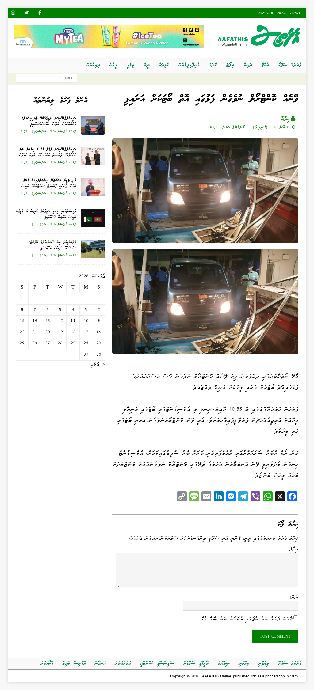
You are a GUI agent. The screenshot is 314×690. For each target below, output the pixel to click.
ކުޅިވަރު (164, 65)
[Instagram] (13, 13)
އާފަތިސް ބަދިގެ (74, 663)
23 (98, 343)
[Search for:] (46, 80)
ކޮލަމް (213, 65)
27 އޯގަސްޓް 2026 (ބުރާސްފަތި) (52, 131)
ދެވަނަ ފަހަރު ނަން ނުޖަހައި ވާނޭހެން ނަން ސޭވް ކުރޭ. (245, 618)
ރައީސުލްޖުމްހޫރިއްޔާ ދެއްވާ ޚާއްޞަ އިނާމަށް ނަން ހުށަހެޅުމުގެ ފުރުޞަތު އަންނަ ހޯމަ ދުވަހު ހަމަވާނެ (47, 152)
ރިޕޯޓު (230, 65)
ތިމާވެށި (244, 663)
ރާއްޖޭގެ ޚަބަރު (232, 127)
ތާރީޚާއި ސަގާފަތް (196, 663)
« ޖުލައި (97, 364)
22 (22, 332)
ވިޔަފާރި (263, 663)
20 (47, 332)
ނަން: (293, 597)
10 (86, 321)
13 (47, 321)
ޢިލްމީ (130, 65)
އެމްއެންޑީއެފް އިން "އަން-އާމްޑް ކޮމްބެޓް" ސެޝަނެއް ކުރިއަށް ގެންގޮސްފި (52, 245)
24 (85, 343)
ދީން (146, 65)
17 (86, 332)
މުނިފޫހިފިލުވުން (189, 65)
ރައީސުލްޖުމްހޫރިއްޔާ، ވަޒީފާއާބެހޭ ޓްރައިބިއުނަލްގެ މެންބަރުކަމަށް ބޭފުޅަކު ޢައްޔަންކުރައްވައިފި (48, 121)
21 (34, 332)
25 (73, 343)
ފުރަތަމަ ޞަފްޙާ (289, 65)
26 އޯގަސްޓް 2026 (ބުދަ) (56, 224)
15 (22, 321)
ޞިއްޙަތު (224, 663)
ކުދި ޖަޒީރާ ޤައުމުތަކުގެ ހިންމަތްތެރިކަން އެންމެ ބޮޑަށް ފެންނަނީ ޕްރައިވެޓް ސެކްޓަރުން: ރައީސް (48, 183)
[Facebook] (39, 13)
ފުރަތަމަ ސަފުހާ (289, 663)
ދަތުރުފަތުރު (123, 663)
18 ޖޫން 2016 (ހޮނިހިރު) (271, 127)
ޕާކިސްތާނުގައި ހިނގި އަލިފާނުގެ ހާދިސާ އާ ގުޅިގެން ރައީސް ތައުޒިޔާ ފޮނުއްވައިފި (46, 214)
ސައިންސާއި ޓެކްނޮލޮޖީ (157, 663)
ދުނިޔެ (247, 65)
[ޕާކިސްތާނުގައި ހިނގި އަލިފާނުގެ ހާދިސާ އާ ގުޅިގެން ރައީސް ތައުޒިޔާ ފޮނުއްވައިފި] (93, 218)
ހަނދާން (100, 663)
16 (98, 332)
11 (73, 321)
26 (60, 343)
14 (34, 321)
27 (47, 343)
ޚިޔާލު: (293, 549)
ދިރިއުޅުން (93, 65)
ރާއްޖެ (265, 65)
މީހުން (113, 65)
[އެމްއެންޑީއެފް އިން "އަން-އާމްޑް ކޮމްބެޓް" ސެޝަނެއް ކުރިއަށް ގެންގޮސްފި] (93, 249)
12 (60, 321)
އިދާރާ (285, 119)
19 (60, 332)
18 (73, 332)
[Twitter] (26, 13)
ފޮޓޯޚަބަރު (47, 663)
